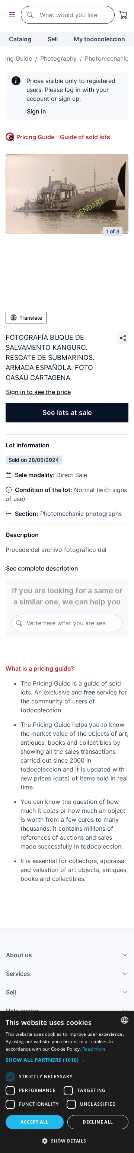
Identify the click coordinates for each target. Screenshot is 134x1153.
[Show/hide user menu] (10, 15)
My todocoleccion (99, 39)
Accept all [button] (34, 1122)
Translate (30, 317)
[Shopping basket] (123, 15)
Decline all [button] (98, 1122)
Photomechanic (106, 58)
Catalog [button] (20, 39)
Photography (58, 58)
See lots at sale (67, 412)
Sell (53, 39)
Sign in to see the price (38, 392)
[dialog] (67, 1082)
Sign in (36, 111)
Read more (94, 1049)
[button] (67, 1060)
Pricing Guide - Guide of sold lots (63, 137)
